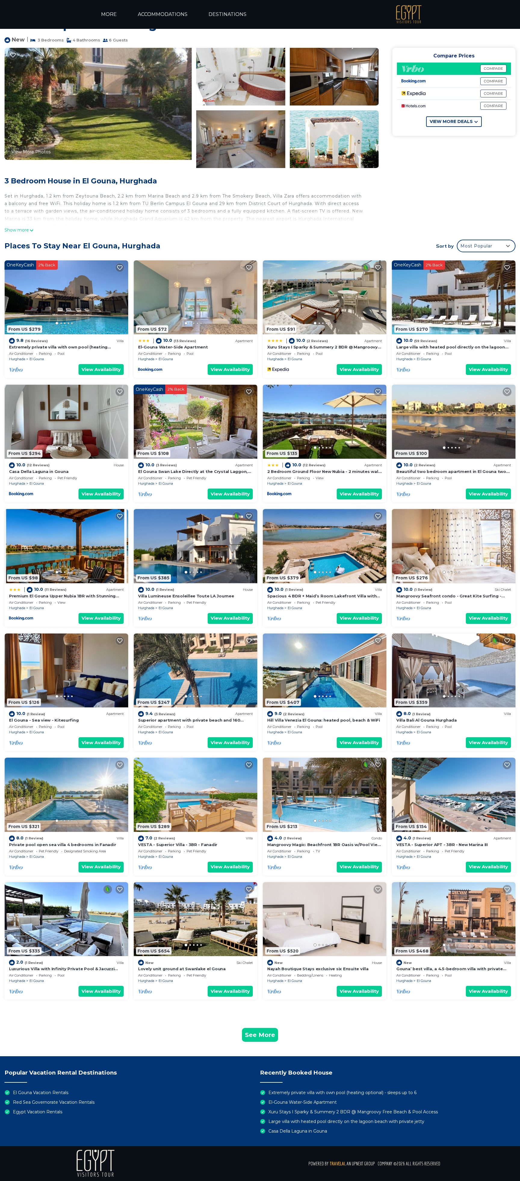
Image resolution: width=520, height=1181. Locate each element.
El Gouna (36, 359)
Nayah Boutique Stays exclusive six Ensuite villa (318, 968)
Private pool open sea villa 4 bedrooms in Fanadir (62, 844)
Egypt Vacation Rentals (37, 1112)
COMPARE (493, 68)
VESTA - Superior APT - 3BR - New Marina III (442, 844)
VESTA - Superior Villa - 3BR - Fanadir (177, 844)
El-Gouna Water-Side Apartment (173, 347)
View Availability (101, 369)
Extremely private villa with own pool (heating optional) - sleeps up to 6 (342, 1092)
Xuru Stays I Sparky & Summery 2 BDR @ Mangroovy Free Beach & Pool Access (353, 1112)
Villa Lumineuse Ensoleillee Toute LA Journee (186, 596)
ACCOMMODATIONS (162, 14)
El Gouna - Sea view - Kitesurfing (44, 720)
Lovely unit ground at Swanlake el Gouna (182, 968)
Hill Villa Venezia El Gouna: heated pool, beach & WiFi (323, 720)
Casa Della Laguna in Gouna (38, 471)
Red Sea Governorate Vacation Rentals (53, 1102)
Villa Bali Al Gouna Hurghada (426, 720)
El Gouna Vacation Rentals (40, 1092)
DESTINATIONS (227, 14)
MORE (109, 14)
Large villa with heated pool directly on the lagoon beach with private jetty (346, 1121)
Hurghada (17, 359)
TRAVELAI (337, 1163)
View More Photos (31, 152)
